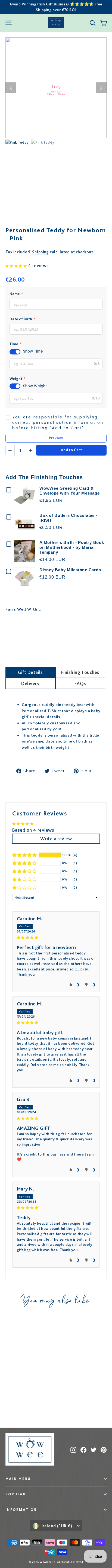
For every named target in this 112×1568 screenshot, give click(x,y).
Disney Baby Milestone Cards (70, 569)
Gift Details (30, 672)
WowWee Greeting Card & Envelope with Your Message (69, 490)
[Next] (101, 87)
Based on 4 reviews (33, 830)
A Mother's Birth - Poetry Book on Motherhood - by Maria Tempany (71, 547)
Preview (56, 438)
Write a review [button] (56, 838)
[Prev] (10, 87)
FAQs (80, 683)
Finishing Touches (80, 672)
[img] (56, 937)
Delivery (30, 683)
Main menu (18, 1478)
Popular (15, 1494)
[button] (16, 265)
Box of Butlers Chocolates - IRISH (68, 517)
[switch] (15, 351)
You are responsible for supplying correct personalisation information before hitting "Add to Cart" (58, 423)
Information (21, 1509)
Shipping (40, 251)
